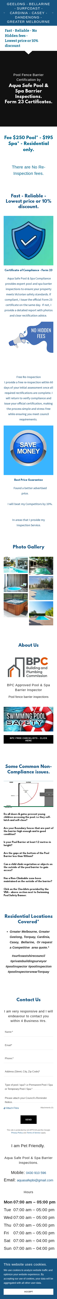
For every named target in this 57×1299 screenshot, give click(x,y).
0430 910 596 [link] (36, 1173)
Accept (28, 1292)
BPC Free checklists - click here (28, 739)
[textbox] (28, 1032)
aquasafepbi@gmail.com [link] (35, 1180)
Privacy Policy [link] (17, 1133)
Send (28, 1119)
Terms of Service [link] (34, 1133)
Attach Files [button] (12, 1108)
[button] (5, 1108)
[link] (21, 46)
